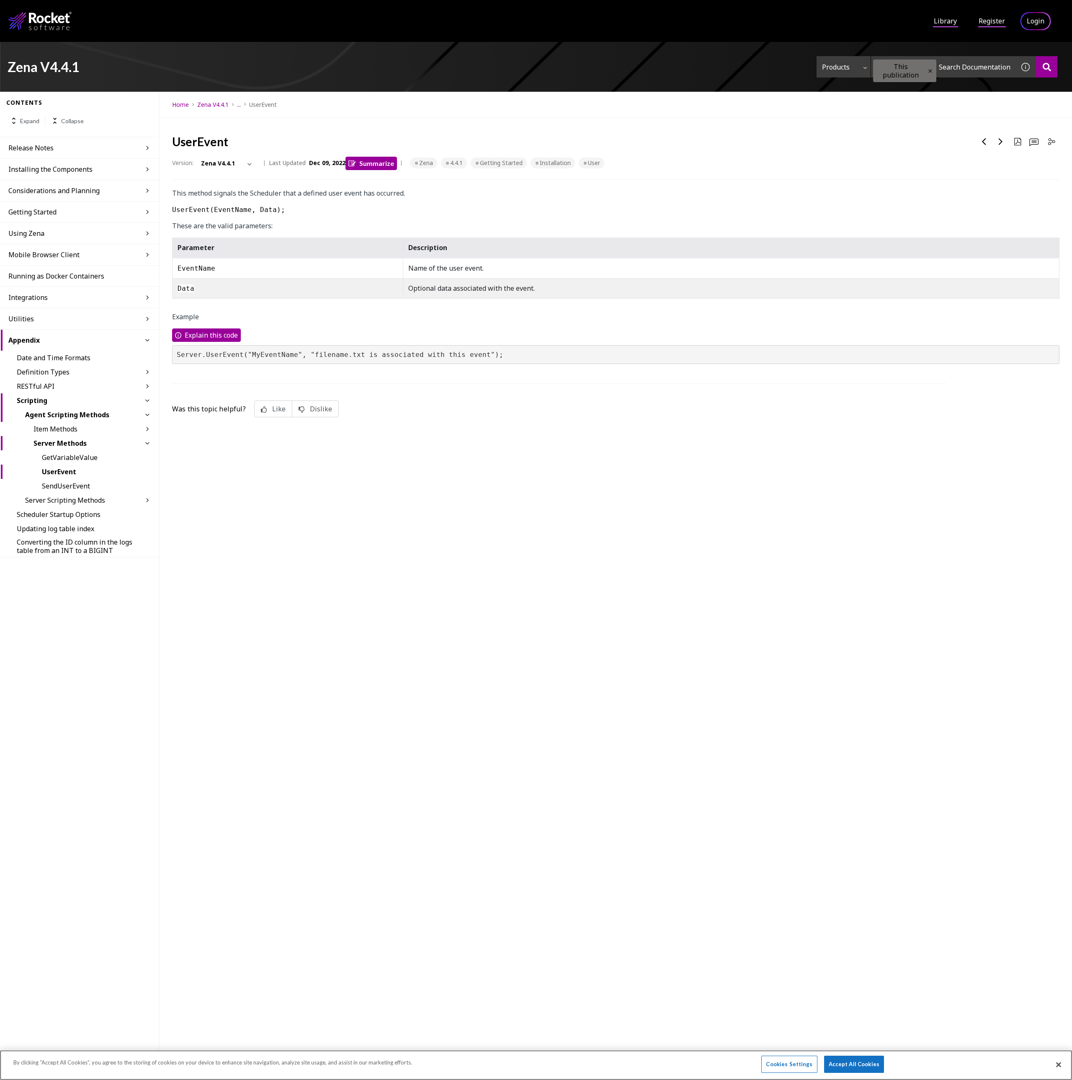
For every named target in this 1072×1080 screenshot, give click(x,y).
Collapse (72, 120)
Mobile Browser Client (44, 254)
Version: (182, 163)
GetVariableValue (70, 457)
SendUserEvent (66, 486)
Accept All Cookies (854, 1064)
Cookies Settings (789, 1064)
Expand (29, 120)
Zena (426, 163)
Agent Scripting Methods (67, 414)
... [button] (239, 104)
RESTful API (35, 386)
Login (1035, 21)
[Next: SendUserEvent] (1000, 141)
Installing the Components (50, 169)
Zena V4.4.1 (213, 104)
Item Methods (55, 429)
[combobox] (943, 67)
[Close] (1058, 1064)
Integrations (28, 297)
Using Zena (26, 233)
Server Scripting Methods (65, 500)
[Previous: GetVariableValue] (984, 141)
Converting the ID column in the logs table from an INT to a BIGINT (74, 546)
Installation (555, 163)
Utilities (21, 318)
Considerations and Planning (54, 190)
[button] (930, 71)
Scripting (32, 400)
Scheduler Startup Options (58, 514)
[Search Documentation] (1046, 67)
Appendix (24, 340)
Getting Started (32, 212)
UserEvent (59, 471)
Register (992, 21)
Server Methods (60, 443)
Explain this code (211, 335)
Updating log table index (55, 528)
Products (836, 67)
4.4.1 (456, 163)
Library (945, 21)
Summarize (376, 163)
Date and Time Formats (53, 357)
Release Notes (31, 147)
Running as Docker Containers (56, 276)
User (594, 163)
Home (180, 104)
